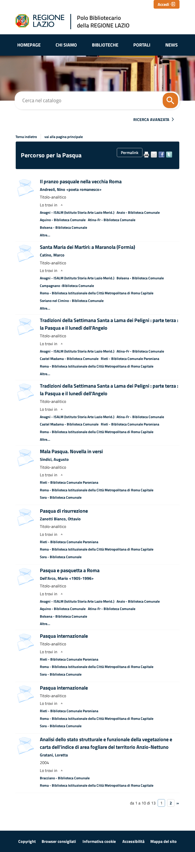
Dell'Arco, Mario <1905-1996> (67, 578)
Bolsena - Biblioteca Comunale (63, 227)
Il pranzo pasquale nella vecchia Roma (81, 181)
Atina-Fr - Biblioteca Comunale (111, 220)
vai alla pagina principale (63, 137)
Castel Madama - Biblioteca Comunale (69, 358)
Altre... (45, 235)
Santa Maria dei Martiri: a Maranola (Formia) (87, 247)
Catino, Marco (52, 255)
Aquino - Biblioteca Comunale (63, 220)
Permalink (129, 152)
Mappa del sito (163, 841)
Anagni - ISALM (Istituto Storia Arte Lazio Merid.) (77, 212)
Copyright (27, 841)
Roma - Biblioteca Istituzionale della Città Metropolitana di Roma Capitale (96, 293)
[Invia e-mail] (154, 154)
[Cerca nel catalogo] (170, 100)
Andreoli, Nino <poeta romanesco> (71, 189)
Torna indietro (26, 137)
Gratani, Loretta (54, 755)
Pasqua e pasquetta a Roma (70, 570)
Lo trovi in (48, 205)
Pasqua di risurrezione (64, 511)
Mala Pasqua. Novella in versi (71, 451)
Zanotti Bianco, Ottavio (60, 519)
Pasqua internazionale (64, 636)
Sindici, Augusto (54, 459)
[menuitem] (28, 45)
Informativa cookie (99, 841)
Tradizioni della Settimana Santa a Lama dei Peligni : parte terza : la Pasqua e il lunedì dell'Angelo (109, 324)
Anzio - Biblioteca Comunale (138, 212)
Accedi (163, 4)
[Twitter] (169, 154)
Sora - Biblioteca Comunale (61, 497)
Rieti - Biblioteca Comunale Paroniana (130, 358)
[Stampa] (146, 154)
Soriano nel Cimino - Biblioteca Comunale (72, 300)
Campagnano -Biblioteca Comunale (67, 285)
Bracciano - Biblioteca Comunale (65, 778)
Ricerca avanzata (151, 119)
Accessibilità (133, 841)
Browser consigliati (59, 841)
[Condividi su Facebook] (161, 154)
